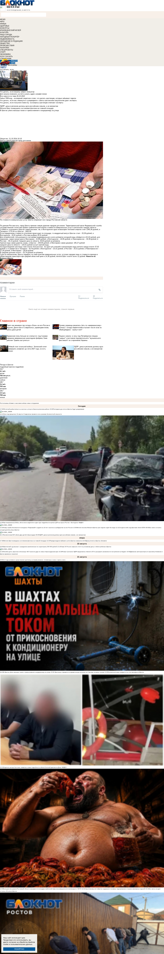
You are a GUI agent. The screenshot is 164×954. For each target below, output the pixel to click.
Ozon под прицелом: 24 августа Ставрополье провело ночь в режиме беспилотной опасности (32, 414)
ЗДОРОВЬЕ (4, 26)
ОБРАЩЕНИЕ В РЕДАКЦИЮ (11, 41)
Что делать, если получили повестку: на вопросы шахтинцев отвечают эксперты (31, 103)
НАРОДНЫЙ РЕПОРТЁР (9, 37)
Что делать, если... (7, 69)
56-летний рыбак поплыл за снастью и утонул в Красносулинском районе (26, 409)
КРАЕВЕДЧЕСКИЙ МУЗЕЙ (10, 30)
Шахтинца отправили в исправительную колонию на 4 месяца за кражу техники (79, 672)
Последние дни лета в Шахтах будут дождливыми (68, 409)
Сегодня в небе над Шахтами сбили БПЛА (132, 527)
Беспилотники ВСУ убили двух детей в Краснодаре (19, 535)
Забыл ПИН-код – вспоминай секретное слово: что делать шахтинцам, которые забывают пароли (38, 98)
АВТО (2, 22)
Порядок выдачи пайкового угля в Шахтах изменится (66, 540)
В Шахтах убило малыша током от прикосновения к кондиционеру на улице (26, 672)
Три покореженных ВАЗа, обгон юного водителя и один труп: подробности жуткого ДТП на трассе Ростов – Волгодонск (40, 522)
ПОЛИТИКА (4, 48)
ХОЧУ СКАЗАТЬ (6, 56)
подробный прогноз (7, 367)
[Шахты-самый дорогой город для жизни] (51, 267)
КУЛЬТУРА (4, 32)
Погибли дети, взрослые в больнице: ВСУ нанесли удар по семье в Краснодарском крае (31, 551)
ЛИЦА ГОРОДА (6, 35)
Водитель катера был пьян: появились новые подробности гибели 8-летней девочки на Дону (32, 767)
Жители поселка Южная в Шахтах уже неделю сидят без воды (96, 527)
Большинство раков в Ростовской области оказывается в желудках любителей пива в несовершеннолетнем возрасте (40, 889)
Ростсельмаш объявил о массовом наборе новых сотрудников (19, 403)
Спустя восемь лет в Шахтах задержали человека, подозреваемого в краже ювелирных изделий (115, 889)
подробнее (19, 367)
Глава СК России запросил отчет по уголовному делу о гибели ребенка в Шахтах (86, 546)
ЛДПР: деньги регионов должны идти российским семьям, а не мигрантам (62, 535)
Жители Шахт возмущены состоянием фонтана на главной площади (24, 540)
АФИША (3, 24)
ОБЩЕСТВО (5, 43)
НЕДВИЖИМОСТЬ (7, 39)
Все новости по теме (8, 96)
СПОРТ (3, 52)
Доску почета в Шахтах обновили (96, 540)
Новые (3, 296)
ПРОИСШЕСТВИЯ (7, 45)
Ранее (22, 296)
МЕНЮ (2, 19)
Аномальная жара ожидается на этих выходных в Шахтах (126, 672)
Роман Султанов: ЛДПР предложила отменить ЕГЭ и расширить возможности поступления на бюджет (94, 551)
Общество (4, 139)
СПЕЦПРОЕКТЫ (6, 50)
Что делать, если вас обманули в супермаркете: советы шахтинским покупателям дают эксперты (38, 100)
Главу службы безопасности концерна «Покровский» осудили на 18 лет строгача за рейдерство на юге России (38, 527)
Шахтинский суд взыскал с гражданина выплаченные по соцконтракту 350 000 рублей (30, 546)
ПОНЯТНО (19, 949)
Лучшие (13, 296)
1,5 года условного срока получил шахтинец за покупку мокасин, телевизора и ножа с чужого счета (34, 560)
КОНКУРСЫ (4, 28)
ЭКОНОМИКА (5, 54)
